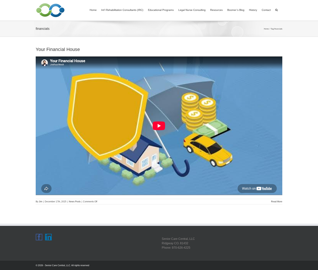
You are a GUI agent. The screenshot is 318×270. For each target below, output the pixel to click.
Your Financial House (58, 49)
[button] (276, 9)
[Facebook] (39, 237)
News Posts (75, 201)
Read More (276, 201)
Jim (40, 201)
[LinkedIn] (48, 237)
